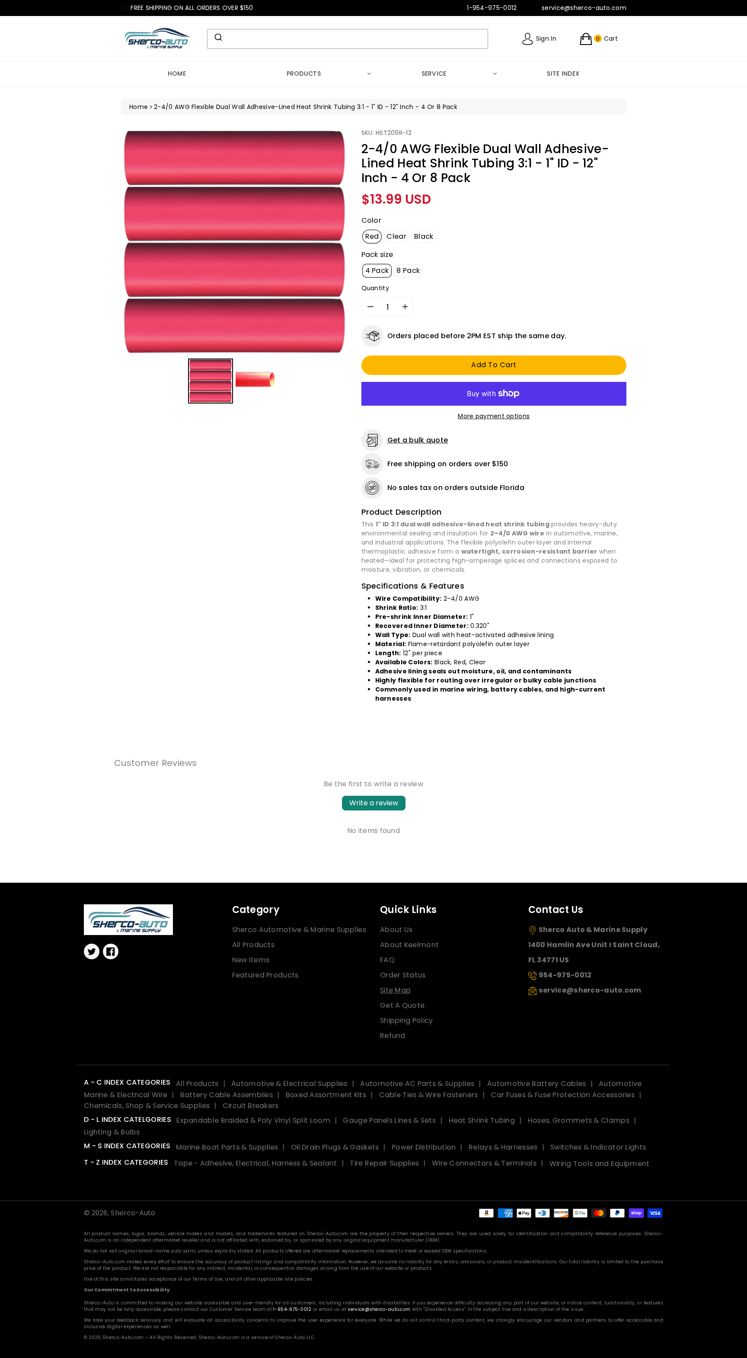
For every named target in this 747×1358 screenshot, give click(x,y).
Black (424, 236)
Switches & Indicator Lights (598, 1147)
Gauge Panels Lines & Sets (389, 1120)
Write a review (373, 803)
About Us (396, 930)
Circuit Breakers (251, 1106)
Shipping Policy (406, 1020)
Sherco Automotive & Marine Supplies (299, 930)
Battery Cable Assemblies (226, 1095)
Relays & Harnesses (503, 1147)
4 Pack (377, 270)
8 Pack (408, 270)
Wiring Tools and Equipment (599, 1163)
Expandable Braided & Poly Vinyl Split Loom (253, 1120)
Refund (392, 1036)
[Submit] (218, 37)
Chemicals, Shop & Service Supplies (147, 1106)
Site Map (395, 990)
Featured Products (265, 975)
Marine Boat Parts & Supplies (227, 1147)
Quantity (375, 288)
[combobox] (347, 39)
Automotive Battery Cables (536, 1084)
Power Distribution (424, 1147)
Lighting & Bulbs (112, 1132)
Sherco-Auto (133, 1212)
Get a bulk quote (417, 440)
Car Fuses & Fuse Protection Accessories (563, 1095)
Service (434, 73)
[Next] (335, 242)
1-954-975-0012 (292, 1309)
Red (372, 236)
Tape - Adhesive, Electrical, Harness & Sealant (255, 1163)
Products (304, 73)
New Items (251, 960)
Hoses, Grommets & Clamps (578, 1120)
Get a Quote (402, 1005)
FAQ (387, 960)
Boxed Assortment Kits (326, 1095)
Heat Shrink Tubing (482, 1120)
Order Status (403, 975)
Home (177, 73)
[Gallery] (234, 267)
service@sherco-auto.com (379, 1309)
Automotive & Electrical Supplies (289, 1084)
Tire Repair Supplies (384, 1163)
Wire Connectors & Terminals (484, 1163)
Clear (396, 236)
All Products (253, 945)
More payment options (494, 416)
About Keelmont (409, 945)
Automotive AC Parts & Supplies (417, 1084)
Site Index (563, 73)
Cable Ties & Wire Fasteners (428, 1095)
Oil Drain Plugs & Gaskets (335, 1147)
